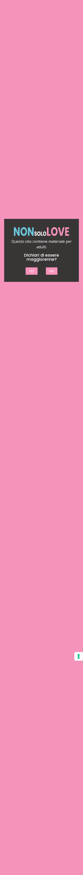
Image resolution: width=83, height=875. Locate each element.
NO (51, 271)
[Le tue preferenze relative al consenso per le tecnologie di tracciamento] (78, 656)
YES (31, 271)
